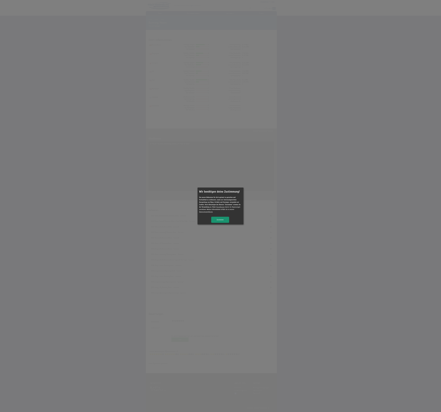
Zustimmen (220, 220)
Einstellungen (220, 207)
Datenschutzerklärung (206, 212)
